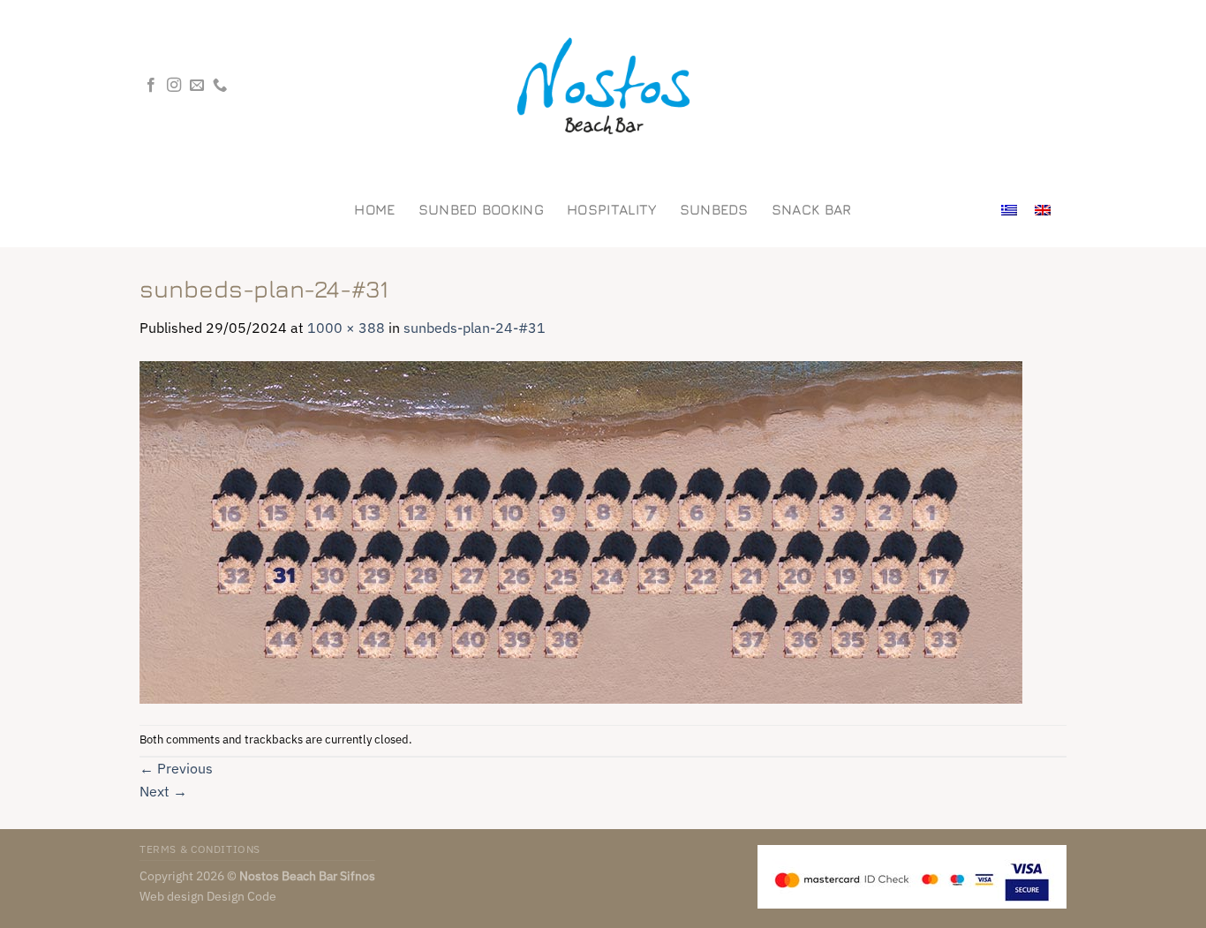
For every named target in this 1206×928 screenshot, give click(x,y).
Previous (176, 768)
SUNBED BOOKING (481, 209)
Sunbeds (714, 209)
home (374, 209)
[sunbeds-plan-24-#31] (580, 530)
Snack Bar (812, 209)
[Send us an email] (197, 86)
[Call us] (220, 86)
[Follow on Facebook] (151, 86)
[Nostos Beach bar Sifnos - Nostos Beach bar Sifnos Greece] (603, 86)
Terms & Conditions (199, 848)
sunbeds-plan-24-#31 (474, 327)
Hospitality (612, 209)
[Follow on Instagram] (174, 86)
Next (163, 791)
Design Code (241, 895)
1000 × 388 (346, 327)
